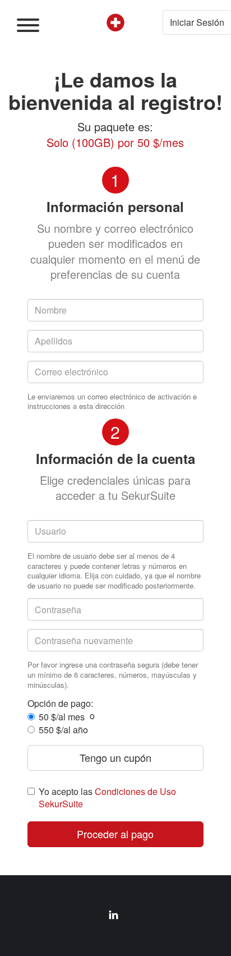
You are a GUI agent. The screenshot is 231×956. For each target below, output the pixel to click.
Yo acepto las (107, 797)
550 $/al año (63, 730)
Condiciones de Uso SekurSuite (107, 797)
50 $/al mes (62, 717)
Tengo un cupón (115, 757)
